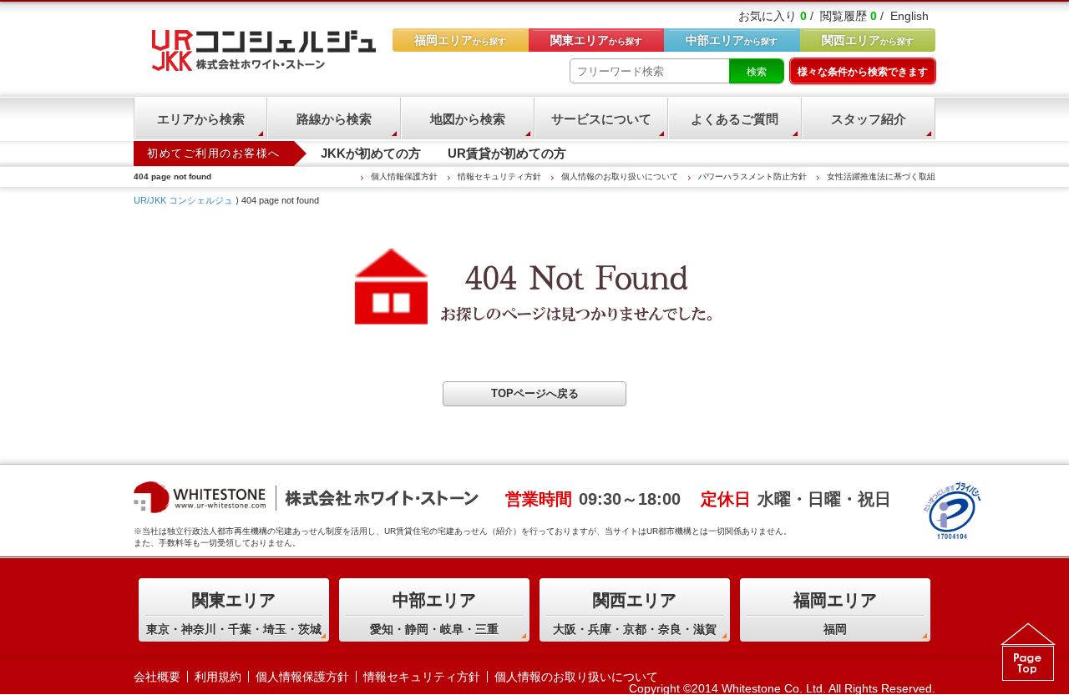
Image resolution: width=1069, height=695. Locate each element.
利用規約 (218, 676)
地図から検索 (467, 119)
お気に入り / (775, 16)
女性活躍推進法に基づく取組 (881, 176)
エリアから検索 (201, 119)
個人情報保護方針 (404, 176)
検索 (757, 72)
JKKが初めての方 (371, 153)
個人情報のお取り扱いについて (619, 176)
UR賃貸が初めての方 (507, 153)
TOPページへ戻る (535, 393)
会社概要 (157, 676)
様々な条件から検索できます (863, 72)
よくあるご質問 (734, 119)
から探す (868, 40)
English (909, 16)
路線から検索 (334, 119)
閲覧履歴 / (852, 16)
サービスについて (601, 119)
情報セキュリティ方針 (499, 176)
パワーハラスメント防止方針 (752, 176)
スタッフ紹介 (868, 119)
